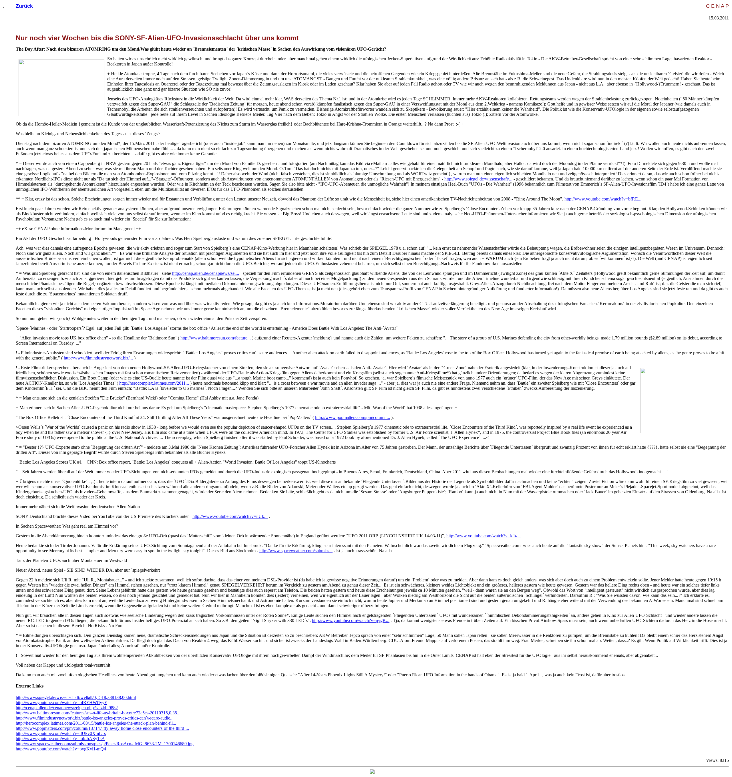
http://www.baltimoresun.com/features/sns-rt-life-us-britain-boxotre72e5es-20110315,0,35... (98, 712)
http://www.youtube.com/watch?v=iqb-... (483, 535)
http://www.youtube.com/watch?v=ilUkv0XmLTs (61, 733)
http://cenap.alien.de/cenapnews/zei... (205, 273)
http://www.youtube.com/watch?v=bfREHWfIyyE (61, 702)
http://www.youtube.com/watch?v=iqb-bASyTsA (60, 738)
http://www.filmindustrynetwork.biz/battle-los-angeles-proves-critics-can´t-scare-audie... (95, 718)
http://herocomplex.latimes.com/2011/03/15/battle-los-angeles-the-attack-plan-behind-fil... (96, 723)
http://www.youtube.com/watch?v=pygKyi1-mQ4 (61, 748)
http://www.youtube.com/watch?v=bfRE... (602, 198)
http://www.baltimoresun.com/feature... (215, 337)
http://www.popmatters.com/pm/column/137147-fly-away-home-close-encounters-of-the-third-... (102, 728)
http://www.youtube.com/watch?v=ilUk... (230, 516)
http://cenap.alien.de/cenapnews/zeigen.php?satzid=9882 (67, 707)
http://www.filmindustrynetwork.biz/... (98, 357)
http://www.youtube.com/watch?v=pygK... (350, 620)
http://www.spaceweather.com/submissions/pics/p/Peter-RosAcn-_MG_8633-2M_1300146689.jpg (105, 743)
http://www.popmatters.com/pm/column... (352, 417)
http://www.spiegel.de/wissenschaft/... (478, 178)
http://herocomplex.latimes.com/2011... (154, 383)
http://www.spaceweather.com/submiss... (296, 550)
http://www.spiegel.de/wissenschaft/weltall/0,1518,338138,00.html (76, 697)
